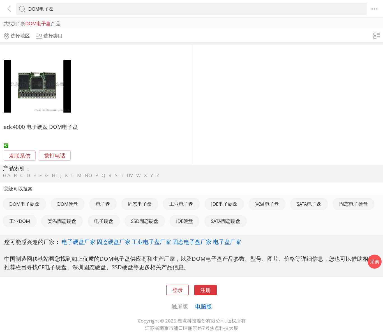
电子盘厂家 (227, 242)
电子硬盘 (103, 221)
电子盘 (103, 204)
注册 (205, 289)
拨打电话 (54, 156)
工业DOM (19, 221)
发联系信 (19, 155)
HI (54, 175)
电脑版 (203, 306)
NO (88, 175)
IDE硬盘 (184, 221)
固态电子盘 (140, 204)
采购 (374, 262)
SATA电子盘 (309, 204)
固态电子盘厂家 (192, 242)
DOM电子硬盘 (24, 204)
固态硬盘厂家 (113, 242)
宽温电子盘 (267, 204)
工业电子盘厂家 (151, 242)
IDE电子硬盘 (224, 204)
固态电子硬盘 (353, 204)
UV (130, 175)
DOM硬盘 (67, 204)
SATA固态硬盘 (225, 221)
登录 (177, 289)
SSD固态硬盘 (144, 221)
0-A (6, 175)
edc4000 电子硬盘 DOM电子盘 (41, 126)
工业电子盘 (181, 204)
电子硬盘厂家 (78, 242)
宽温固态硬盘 (62, 221)
